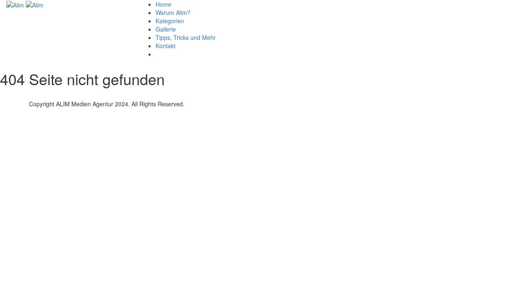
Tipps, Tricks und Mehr (186, 37)
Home (163, 4)
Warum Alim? (173, 12)
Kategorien (170, 21)
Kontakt (165, 46)
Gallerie (166, 29)
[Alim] (16, 4)
